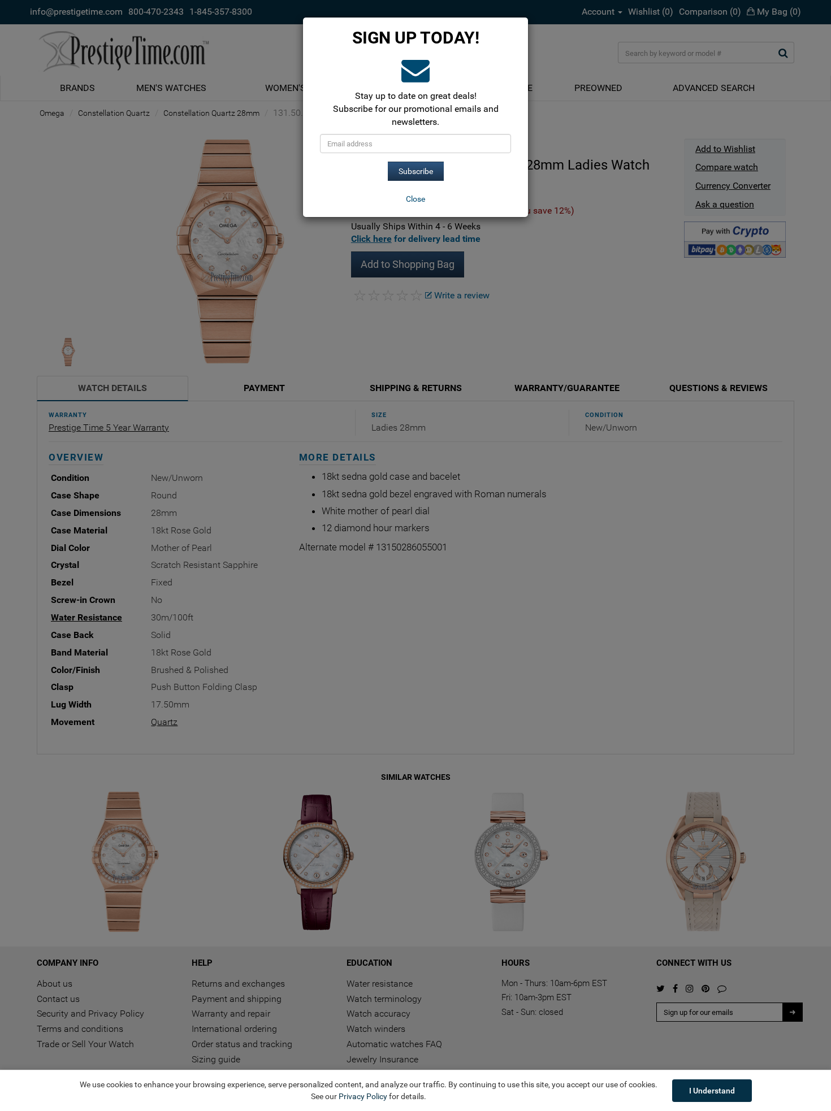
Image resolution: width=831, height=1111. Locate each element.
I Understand (712, 1090)
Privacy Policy (363, 1096)
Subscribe (415, 171)
